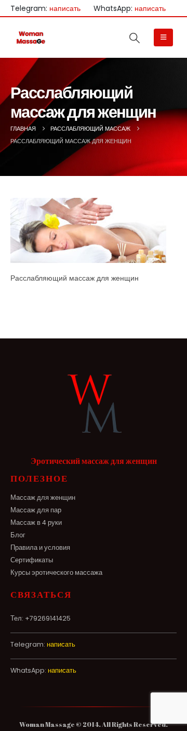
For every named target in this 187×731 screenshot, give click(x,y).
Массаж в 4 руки (36, 522)
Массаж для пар (35, 510)
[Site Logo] (31, 37)
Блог (17, 535)
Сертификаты (31, 560)
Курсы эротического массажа (56, 572)
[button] (134, 38)
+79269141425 (48, 618)
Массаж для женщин (42, 497)
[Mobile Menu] (163, 37)
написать (65, 8)
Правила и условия (40, 547)
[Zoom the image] (93, 376)
